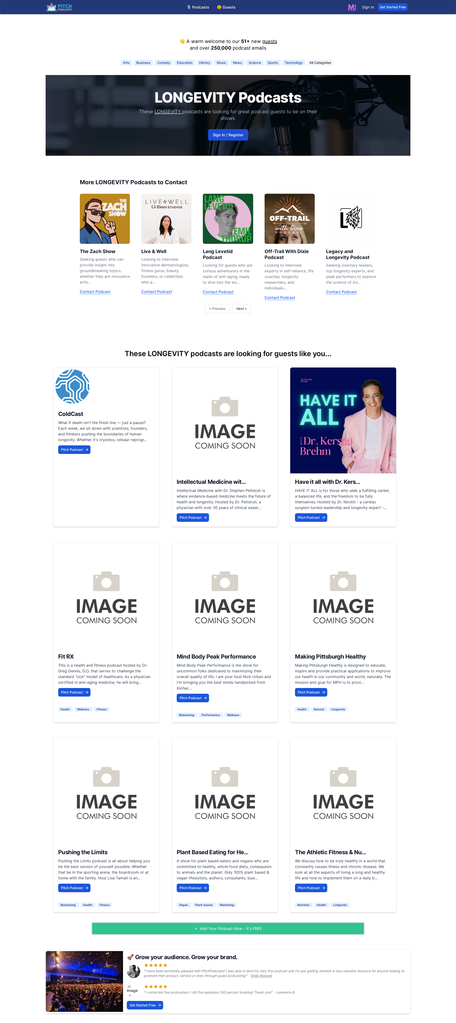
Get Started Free (393, 7)
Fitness (102, 709)
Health (65, 709)
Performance (211, 715)
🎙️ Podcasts (197, 7)
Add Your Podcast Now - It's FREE (231, 928)
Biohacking (187, 715)
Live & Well (153, 251)
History (204, 63)
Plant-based (204, 905)
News (237, 63)
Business (143, 63)
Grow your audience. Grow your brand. (186, 957)
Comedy (163, 63)
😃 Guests (226, 7)
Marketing (227, 905)
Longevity (338, 709)
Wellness (83, 709)
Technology (294, 63)
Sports (273, 63)
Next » (242, 308)
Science (255, 63)
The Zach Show (97, 251)
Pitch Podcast (72, 450)
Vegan (184, 905)
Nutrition (303, 905)
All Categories (320, 63)
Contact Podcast (95, 291)
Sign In (368, 7)
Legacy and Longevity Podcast (348, 254)
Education (184, 63)
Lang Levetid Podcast (218, 254)
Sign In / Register (228, 134)
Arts (126, 63)
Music (221, 63)
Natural (319, 709)
